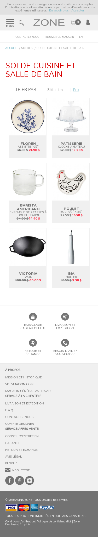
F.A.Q (9, 410)
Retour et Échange (21, 449)
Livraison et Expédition (65, 326)
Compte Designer (19, 423)
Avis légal (13, 456)
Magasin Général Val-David (28, 390)
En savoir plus (59, 10)
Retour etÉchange (33, 352)
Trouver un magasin (59, 37)
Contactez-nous (27, 37)
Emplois (25, 524)
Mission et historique (23, 377)
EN (81, 37)
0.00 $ (76, 23)
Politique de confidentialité (54, 521)
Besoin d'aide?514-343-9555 (65, 352)
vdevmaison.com (19, 384)
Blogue (11, 463)
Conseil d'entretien (22, 436)
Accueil (11, 48)
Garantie (12, 443)
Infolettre (20, 470)
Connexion (88, 22)
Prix (76, 90)
